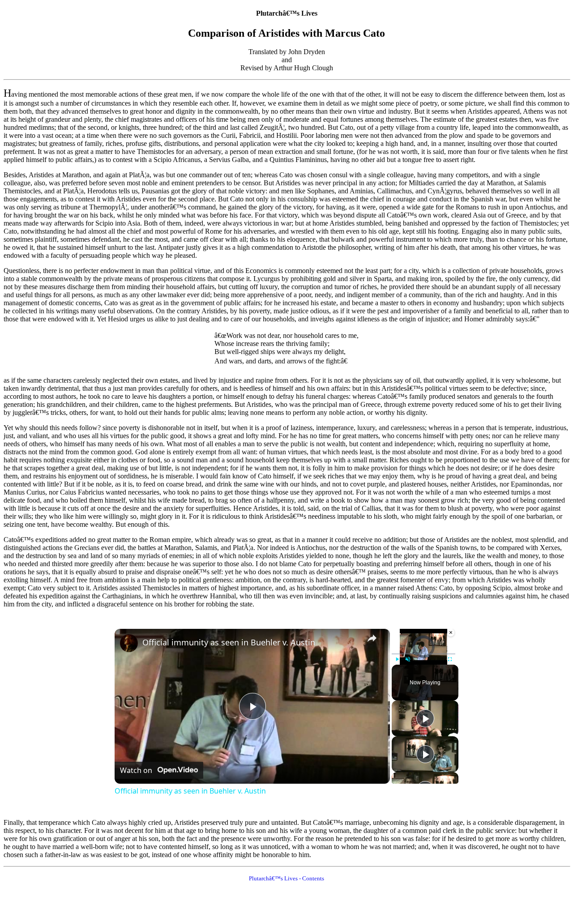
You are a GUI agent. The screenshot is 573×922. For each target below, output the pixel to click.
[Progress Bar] (423, 653)
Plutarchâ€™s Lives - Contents (286, 878)
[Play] (397, 659)
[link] (129, 643)
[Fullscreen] (450, 659)
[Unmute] (407, 659)
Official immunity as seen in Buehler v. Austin (228, 642)
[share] (372, 638)
